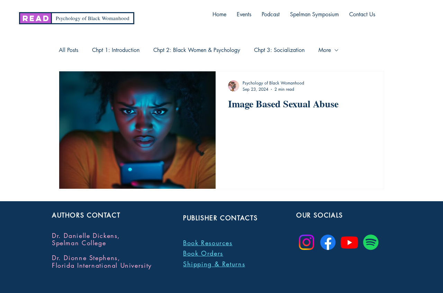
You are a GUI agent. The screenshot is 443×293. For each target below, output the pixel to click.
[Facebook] (328, 242)
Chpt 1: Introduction (115, 50)
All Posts (68, 50)
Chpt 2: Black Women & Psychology (196, 50)
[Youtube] (349, 242)
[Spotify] (371, 242)
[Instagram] (306, 242)
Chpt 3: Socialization (279, 50)
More (324, 50)
